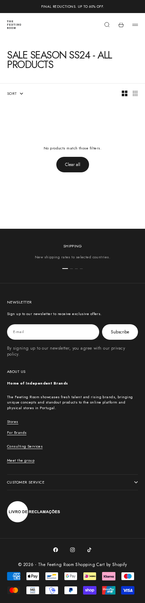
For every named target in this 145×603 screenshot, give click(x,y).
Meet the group (20, 460)
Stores (12, 421)
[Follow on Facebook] (55, 550)
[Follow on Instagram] (72, 550)
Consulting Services (25, 446)
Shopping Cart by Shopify (101, 564)
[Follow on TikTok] (89, 550)
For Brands (16, 432)
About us (16, 371)
